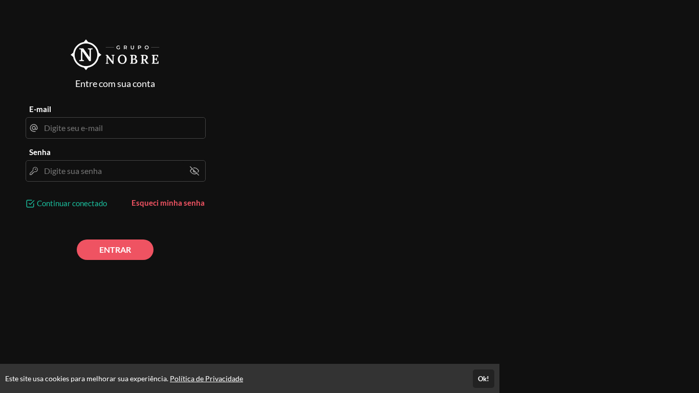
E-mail (40, 109)
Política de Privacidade (206, 378)
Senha (40, 152)
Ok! (483, 379)
